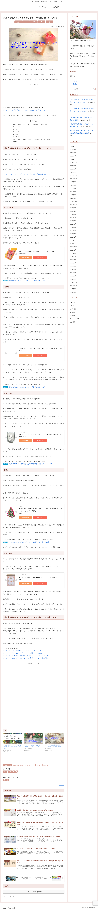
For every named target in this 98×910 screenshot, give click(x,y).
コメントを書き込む (34, 892)
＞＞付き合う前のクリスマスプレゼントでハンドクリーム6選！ (23, 651)
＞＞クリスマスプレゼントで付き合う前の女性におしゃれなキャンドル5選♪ (26, 655)
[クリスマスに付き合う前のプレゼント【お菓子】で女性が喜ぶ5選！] (54, 738)
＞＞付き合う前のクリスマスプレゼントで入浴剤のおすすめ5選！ (23, 653)
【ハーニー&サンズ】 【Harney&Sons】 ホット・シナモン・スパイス (38, 577)
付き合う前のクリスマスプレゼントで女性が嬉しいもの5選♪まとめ (31, 139)
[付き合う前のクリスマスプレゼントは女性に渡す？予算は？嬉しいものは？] (12, 738)
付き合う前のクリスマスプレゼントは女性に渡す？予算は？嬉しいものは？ (28, 174)
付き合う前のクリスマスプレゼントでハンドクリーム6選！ (26, 280)
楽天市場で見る (40, 257)
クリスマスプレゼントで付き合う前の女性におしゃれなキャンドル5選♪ (30, 464)
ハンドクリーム (18, 127)
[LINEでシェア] (41, 21)
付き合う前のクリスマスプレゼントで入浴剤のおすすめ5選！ (27, 387)
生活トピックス (8, 765)
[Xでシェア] (18, 21)
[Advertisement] (33, 95)
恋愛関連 (46, 765)
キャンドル (17, 132)
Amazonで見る (25, 257)
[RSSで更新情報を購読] (7, 780)
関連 (15, 141)
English (75, 84)
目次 (31, 121)
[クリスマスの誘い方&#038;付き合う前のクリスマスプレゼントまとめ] (33, 738)
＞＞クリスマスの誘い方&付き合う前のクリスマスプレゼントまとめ (24, 110)
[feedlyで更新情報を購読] (4, 780)
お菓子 (16, 134)
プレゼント (39, 765)
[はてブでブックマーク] (34, 21)
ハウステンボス (31, 765)
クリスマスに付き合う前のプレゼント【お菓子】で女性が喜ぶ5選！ (29, 542)
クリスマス (23, 765)
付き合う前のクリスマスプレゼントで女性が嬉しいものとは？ (30, 124)
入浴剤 (16, 129)
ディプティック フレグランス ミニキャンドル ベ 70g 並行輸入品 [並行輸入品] (40, 434)
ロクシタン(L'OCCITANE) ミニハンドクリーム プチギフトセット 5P (37, 251)
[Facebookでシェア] (26, 21)
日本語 (75, 81)
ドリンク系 (17, 137)
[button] (49, 21)
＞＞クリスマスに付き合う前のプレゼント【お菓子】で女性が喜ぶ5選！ (25, 658)
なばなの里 (16, 765)
